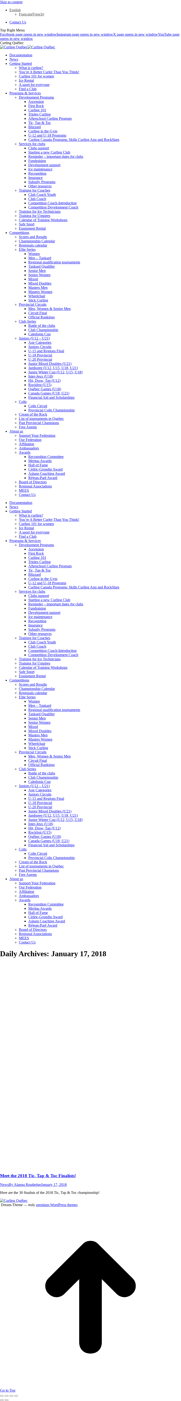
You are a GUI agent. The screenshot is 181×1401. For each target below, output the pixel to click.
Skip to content (11, 2)
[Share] (6, 1396)
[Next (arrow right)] (6, 1400)
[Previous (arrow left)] (2, 1400)
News (4, 1185)
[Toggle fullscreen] (11, 1396)
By (25, 1185)
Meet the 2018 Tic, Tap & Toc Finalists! (38, 1175)
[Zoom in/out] (16, 1396)
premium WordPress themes (57, 1205)
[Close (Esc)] (2, 1396)
